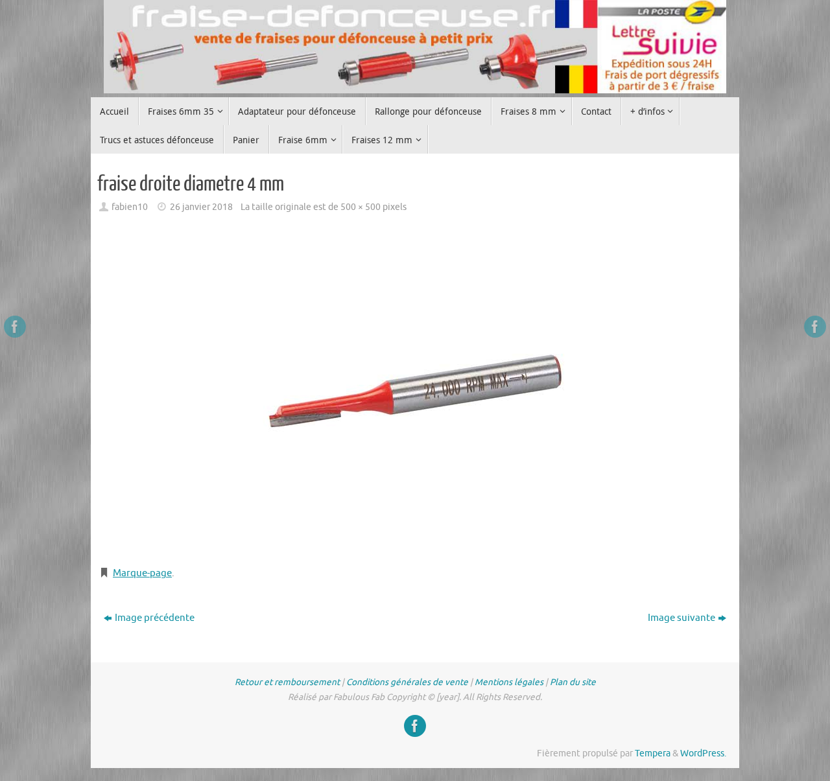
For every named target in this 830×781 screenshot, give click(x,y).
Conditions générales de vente (407, 682)
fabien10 (130, 207)
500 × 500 (360, 207)
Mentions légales (509, 682)
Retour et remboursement (287, 682)
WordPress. (703, 753)
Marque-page (142, 573)
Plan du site (573, 682)
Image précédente (155, 618)
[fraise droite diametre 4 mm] (415, 391)
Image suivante (681, 618)
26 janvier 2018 (201, 207)
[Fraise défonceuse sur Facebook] (15, 327)
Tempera (652, 753)
